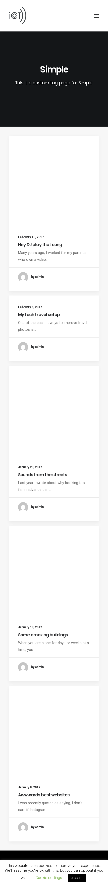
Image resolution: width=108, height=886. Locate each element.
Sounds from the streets (42, 475)
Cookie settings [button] (48, 877)
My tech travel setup (39, 315)
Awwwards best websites (44, 795)
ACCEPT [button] (77, 878)
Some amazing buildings (43, 635)
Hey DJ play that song (40, 245)
